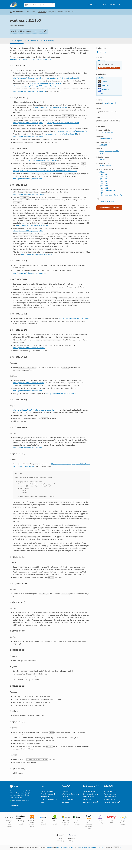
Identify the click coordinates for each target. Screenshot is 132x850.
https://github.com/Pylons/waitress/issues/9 (60, 393)
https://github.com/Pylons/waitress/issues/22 (29, 348)
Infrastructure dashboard (70, 794)
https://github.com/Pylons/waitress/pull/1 (28, 447)
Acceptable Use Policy (111, 802)
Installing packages (47, 791)
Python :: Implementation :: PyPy (111, 195)
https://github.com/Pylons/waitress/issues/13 (29, 273)
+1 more (100, 93)
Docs (96, 4)
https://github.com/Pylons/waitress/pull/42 (28, 179)
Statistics (65, 797)
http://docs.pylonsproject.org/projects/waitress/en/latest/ (30, 59)
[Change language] (119, 4)
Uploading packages (47, 794)
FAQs (42, 802)
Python (102, 172)
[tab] (17, 41)
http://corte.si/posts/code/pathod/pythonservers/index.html (34, 410)
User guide (44, 797)
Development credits (89, 802)
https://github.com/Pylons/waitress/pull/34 (73, 318)
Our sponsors (66, 802)
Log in (104, 4)
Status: (19, 801)
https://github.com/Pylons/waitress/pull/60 (72, 131)
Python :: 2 (103, 174)
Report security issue (110, 794)
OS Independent (105, 165)
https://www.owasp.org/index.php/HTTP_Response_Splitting (34, 86)
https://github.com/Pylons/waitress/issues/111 (29, 91)
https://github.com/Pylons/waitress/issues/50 (37, 254)
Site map (100, 847)
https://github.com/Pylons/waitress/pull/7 (28, 391)
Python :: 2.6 (104, 176)
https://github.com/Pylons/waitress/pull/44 (28, 231)
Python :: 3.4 (104, 186)
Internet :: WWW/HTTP (107, 201)
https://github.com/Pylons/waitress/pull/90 (28, 136)
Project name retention (48, 799)
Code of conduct (109, 797)
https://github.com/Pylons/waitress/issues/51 (63, 123)
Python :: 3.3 (104, 183)
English (102, 159)
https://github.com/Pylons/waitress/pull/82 (28, 78)
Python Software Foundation (19, 793)
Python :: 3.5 (104, 188)
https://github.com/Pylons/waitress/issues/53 (61, 134)
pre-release (42, 12)
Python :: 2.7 (104, 179)
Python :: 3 (103, 181)
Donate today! (15, 806)
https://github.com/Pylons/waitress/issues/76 (63, 78)
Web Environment (106, 138)
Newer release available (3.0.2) (109, 68)
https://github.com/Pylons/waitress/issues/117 (45, 83)
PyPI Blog (65, 791)
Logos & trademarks (68, 799)
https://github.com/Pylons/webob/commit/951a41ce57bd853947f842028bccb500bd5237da (45, 171)
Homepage (103, 52)
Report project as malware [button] (109, 207)
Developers (103, 145)
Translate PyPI (87, 797)
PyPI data (100, 61)
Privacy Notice (108, 799)
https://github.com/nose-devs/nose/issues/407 (40, 160)
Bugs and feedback (89, 791)
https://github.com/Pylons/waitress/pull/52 (28, 123)
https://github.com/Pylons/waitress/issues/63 (51, 107)
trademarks (49, 847)
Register (112, 4)
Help (90, 4)
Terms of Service (109, 791)
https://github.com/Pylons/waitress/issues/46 (32, 225)
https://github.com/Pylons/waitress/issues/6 (28, 383)
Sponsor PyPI (87, 799)
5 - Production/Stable (107, 132)
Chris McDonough (108, 103)
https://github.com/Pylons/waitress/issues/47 (29, 194)
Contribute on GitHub (90, 794)
